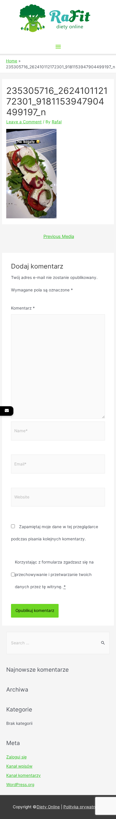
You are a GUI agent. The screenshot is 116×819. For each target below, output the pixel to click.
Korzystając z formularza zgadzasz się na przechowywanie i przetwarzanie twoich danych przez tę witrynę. (54, 574)
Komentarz (23, 308)
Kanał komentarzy (23, 775)
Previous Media (58, 236)
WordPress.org (20, 784)
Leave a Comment (24, 121)
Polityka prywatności (83, 806)
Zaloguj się (16, 757)
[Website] (58, 498)
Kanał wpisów (19, 766)
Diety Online (48, 806)
